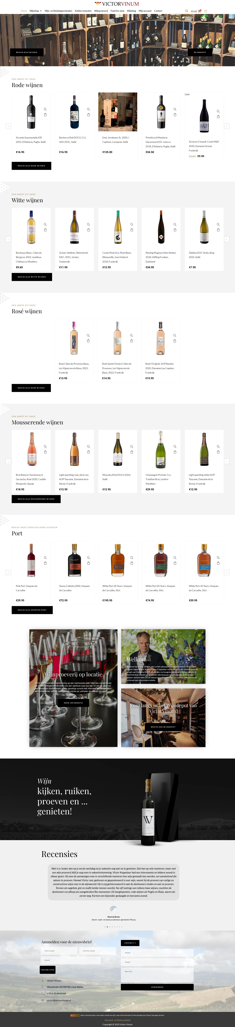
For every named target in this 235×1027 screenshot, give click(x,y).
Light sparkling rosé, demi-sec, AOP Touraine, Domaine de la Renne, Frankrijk (74, 479)
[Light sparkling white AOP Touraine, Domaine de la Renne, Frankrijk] (218, 446)
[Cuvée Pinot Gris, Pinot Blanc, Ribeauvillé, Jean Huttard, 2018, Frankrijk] (132, 224)
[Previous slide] (8, 126)
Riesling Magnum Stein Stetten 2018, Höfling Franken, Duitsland (161, 257)
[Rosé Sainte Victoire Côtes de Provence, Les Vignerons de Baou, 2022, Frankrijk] (131, 335)
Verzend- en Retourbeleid (117, 1020)
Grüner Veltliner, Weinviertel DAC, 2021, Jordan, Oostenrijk (73, 257)
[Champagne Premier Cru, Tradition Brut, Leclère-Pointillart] (175, 446)
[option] (31, 126)
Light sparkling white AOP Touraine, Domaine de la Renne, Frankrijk (202, 479)
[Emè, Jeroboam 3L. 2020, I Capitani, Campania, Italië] (132, 109)
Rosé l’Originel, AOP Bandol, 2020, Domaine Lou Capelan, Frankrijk (159, 368)
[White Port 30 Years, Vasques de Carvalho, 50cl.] (132, 558)
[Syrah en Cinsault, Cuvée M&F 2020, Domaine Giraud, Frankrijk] (218, 111)
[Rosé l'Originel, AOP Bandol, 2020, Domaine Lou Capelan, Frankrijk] (175, 335)
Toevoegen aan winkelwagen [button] (45, 115)
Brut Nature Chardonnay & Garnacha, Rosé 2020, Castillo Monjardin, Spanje (31, 479)
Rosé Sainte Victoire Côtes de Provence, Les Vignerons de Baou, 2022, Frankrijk (116, 368)
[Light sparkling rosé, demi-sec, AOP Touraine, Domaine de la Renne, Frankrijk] (88, 446)
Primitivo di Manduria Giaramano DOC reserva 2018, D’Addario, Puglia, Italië (160, 142)
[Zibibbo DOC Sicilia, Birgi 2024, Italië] (218, 224)
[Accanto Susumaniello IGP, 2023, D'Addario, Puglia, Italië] (45, 109)
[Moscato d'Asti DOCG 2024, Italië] (132, 446)
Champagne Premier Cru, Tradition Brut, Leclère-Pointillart (158, 479)
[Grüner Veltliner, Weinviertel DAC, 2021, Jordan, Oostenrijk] (88, 224)
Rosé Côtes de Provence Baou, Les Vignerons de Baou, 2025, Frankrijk (74, 368)
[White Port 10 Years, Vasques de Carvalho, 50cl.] (218, 558)
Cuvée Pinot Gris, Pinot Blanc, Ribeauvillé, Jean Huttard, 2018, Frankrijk (117, 257)
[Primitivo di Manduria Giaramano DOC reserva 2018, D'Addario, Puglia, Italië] (175, 109)
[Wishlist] (206, 11)
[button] (35, 11)
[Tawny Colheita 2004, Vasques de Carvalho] (88, 558)
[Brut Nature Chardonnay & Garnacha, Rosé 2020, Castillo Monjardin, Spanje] (45, 446)
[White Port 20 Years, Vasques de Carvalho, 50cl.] (175, 558)
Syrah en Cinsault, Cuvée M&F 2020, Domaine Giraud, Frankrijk (204, 146)
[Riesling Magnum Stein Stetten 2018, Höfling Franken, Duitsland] (175, 224)
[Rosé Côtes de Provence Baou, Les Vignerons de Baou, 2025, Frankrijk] (88, 335)
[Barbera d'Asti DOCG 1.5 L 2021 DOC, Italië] (88, 109)
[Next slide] (226, 126)
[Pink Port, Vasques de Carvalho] (45, 558)
